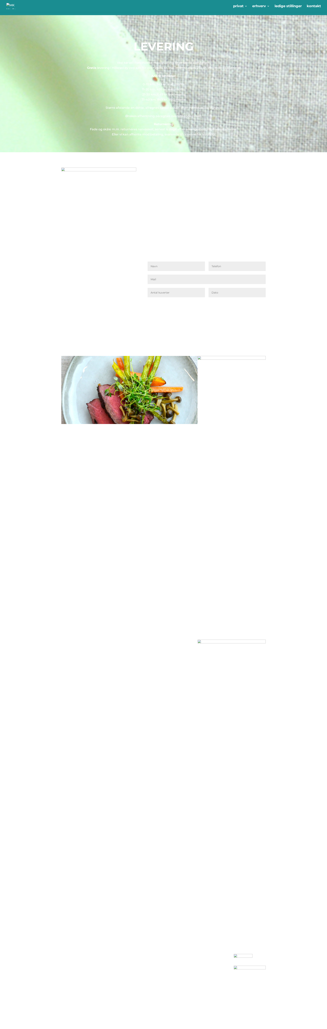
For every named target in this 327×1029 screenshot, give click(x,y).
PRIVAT (110, 962)
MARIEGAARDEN (201, 983)
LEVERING (112, 972)
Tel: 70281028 (71, 975)
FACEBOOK (157, 956)
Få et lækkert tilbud (243, 303)
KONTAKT (112, 967)
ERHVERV (112, 956)
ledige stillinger (288, 6)
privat (238, 6)
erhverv (259, 6)
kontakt (314, 6)
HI (192, 970)
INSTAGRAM (157, 962)
